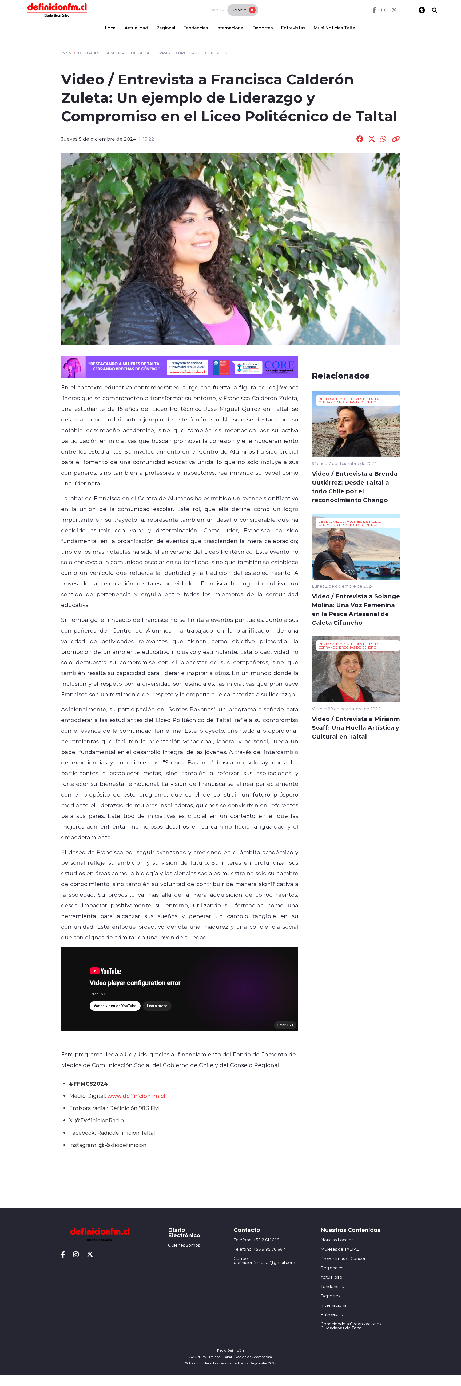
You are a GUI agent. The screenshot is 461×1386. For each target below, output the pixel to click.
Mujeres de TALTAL (340, 1249)
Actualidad (136, 27)
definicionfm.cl (144, 1095)
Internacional (230, 27)
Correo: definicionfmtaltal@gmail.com (264, 1260)
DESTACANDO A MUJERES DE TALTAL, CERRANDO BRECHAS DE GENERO (150, 53)
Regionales (332, 1268)
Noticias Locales (337, 1240)
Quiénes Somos (184, 1245)
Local (111, 27)
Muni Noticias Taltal (334, 27)
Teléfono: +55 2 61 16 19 (257, 1240)
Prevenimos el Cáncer (343, 1258)
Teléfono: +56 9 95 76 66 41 (261, 1249)
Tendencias (195, 27)
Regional (165, 27)
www (114, 1095)
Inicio (66, 53)
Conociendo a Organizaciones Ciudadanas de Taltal (351, 1326)
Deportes (262, 27)
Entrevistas (293, 27)
